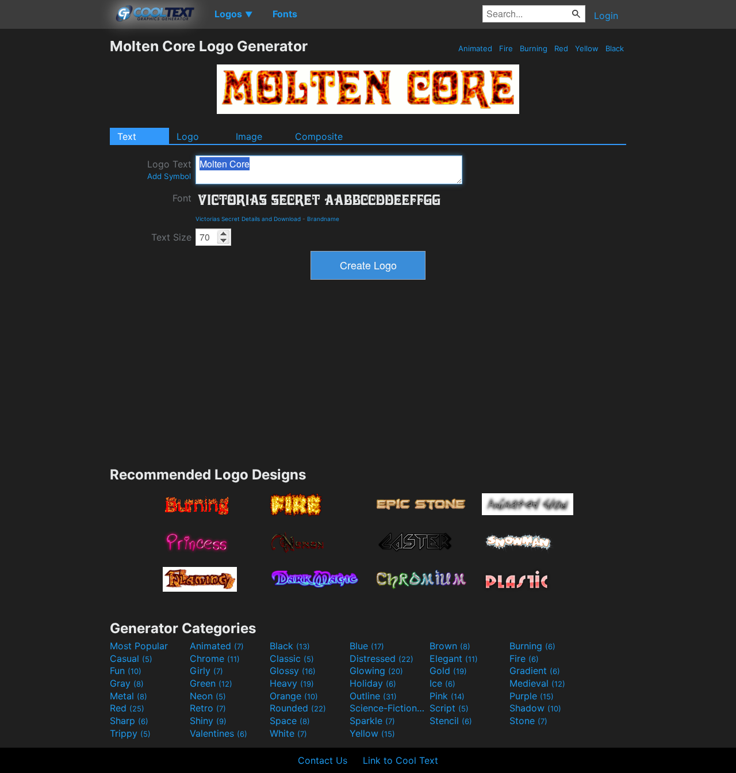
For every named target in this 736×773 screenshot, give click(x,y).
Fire (506, 48)
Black (614, 48)
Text (126, 136)
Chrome (215, 658)
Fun (125, 670)
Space (290, 720)
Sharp (129, 720)
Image (249, 136)
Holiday (373, 683)
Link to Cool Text (400, 760)
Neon (208, 696)
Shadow (535, 708)
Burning (534, 48)
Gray (127, 683)
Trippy (130, 733)
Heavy (292, 683)
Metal (128, 696)
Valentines (218, 733)
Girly (206, 670)
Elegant (454, 658)
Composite (319, 136)
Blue (367, 646)
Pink (447, 696)
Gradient (534, 670)
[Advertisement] (55, 210)
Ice (442, 683)
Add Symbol (169, 176)
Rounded (298, 708)
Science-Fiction (388, 708)
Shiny (208, 720)
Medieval (537, 683)
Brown (450, 646)
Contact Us (322, 760)
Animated (475, 48)
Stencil (451, 720)
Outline (373, 696)
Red (561, 48)
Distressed (381, 658)
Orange (294, 696)
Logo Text (169, 169)
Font (181, 198)
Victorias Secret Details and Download (248, 218)
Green (211, 683)
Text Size (171, 237)
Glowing (376, 670)
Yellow (587, 48)
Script (449, 708)
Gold (448, 670)
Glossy (293, 670)
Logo (188, 136)
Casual (131, 658)
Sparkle (372, 720)
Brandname (323, 218)
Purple (531, 696)
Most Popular (139, 646)
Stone (528, 720)
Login (606, 15)
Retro (208, 708)
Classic (292, 658)
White (288, 733)
